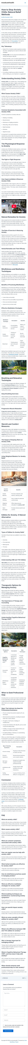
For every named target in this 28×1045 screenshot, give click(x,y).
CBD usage (15, 264)
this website (15, 41)
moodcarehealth (7, 3)
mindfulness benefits (13, 354)
